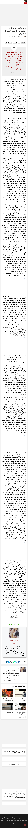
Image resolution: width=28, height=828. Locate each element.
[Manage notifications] (25, 825)
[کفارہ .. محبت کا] (7, 706)
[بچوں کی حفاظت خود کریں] (20, 693)
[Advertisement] (14, 14)
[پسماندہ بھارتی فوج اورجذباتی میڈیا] (20, 706)
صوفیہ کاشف (14, 640)
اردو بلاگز (22, 690)
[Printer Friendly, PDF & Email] (14, 624)
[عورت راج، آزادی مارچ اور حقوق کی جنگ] (7, 693)
